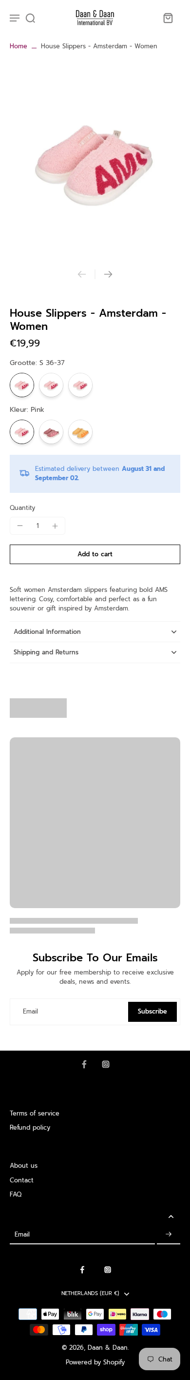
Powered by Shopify (95, 1362)
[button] (95, 555)
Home (18, 46)
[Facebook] (84, 1064)
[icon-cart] (167, 17)
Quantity (22, 507)
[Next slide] (108, 274)
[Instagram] (105, 1064)
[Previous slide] (82, 274)
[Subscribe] (168, 1234)
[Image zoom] (95, 160)
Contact (22, 1180)
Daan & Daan (108, 1347)
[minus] (20, 525)
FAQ (15, 1194)
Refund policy (30, 1127)
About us (24, 1165)
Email (30, 1012)
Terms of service (34, 1113)
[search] (30, 17)
